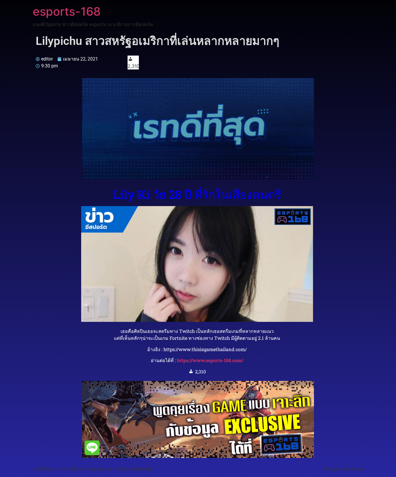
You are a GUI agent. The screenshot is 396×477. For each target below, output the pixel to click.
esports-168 (67, 11)
